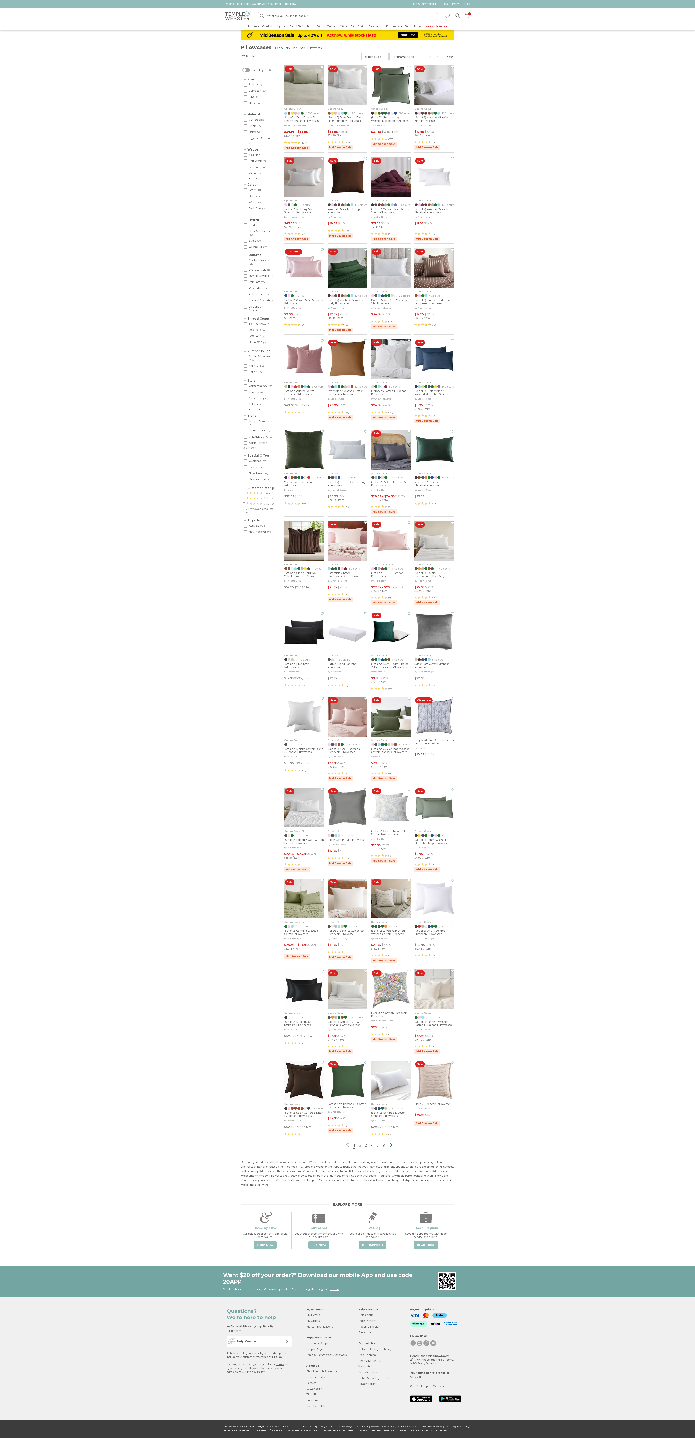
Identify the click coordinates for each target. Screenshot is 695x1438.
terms (334, 1289)
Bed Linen (298, 48)
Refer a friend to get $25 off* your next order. (261, 3)
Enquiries (312, 1400)
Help (467, 3)
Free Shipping (367, 1355)
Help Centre (366, 1315)
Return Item (366, 1332)
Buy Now (318, 1245)
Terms (280, 1364)
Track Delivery (450, 3)
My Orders (313, 1320)
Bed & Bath (282, 48)
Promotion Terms (369, 1360)
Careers (311, 1383)
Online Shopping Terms (373, 1378)
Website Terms (367, 1372)
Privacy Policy (256, 1372)
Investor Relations (317, 1406)
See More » (249, 447)
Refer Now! (289, 3)
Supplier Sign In (316, 1349)
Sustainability (314, 1388)
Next (450, 56)
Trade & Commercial (423, 3)
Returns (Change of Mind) (374, 1349)
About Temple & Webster (322, 1371)
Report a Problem (369, 1326)
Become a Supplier (318, 1343)
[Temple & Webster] (238, 16)
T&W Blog (312, 1394)
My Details (313, 1315)
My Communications (319, 1326)
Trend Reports (315, 1377)
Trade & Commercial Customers (326, 1355)
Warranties (365, 1366)
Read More (426, 1245)
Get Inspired (372, 1245)
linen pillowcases (266, 1166)
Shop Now (265, 1245)
